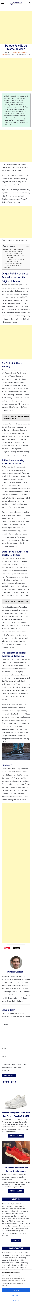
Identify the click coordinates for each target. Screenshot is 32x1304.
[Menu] (3, 3)
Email (4, 1056)
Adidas (4, 54)
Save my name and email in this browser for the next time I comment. (14, 1068)
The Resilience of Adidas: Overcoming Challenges (14, 264)
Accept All (16, 1290)
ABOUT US (16, 1240)
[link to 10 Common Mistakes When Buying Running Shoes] (16, 1152)
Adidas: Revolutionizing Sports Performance (15, 256)
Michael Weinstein (19, 52)
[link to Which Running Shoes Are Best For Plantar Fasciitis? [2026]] (16, 1097)
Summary (7, 267)
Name (4, 1048)
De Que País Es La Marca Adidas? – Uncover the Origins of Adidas (14, 250)
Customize (16, 1295)
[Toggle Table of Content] (26, 246)
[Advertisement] (16, 27)
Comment (6, 1024)
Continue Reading (16, 1136)
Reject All (16, 1300)
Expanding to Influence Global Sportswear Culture (15, 260)
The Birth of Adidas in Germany (16, 253)
